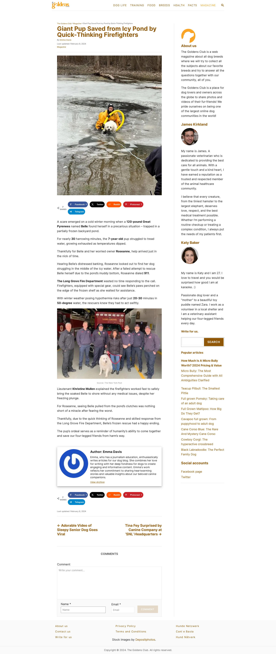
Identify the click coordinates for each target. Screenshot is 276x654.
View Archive (97, 482)
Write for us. (189, 331)
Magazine (77, 23)
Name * (66, 604)
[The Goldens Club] (77, 5)
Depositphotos (145, 639)
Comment (63, 564)
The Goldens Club (64, 23)
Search (213, 342)
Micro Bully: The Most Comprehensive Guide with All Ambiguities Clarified (201, 375)
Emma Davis (65, 40)
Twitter (186, 477)
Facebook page (191, 471)
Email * (116, 604)
